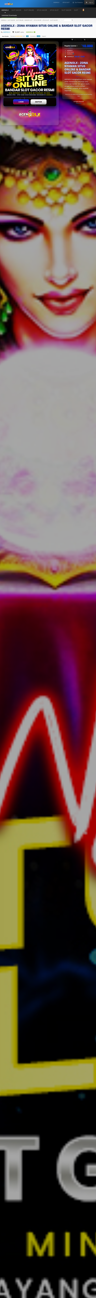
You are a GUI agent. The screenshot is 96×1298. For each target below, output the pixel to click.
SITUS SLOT (45, 20)
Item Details (5, 36)
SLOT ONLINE (19, 20)
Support (44, 36)
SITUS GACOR (37, 20)
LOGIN (21, 102)
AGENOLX (3, 20)
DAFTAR (38, 102)
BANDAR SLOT (29, 20)
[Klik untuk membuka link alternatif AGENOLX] (29, 70)
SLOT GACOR (11, 20)
